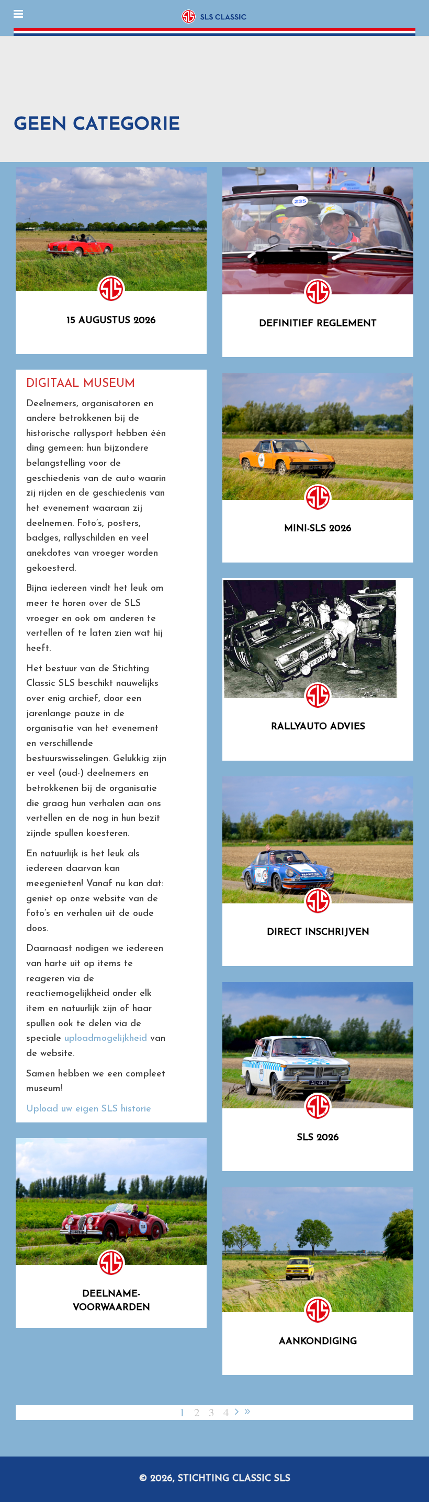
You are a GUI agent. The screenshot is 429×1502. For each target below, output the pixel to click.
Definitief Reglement (318, 324)
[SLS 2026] (317, 1045)
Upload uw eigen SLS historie (88, 1109)
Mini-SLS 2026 (318, 529)
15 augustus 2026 (111, 321)
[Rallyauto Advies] (310, 638)
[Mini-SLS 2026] (317, 436)
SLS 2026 (318, 1138)
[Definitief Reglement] (317, 230)
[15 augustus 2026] (111, 229)
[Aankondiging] (317, 1249)
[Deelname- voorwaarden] (111, 1201)
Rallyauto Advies (318, 727)
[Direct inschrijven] (317, 839)
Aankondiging (318, 1342)
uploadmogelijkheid (105, 1039)
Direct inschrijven (318, 932)
